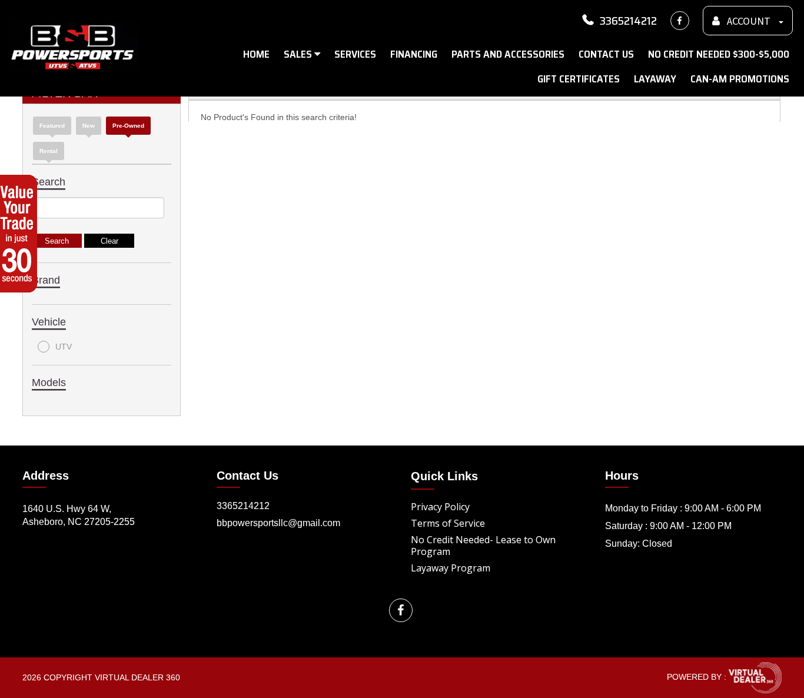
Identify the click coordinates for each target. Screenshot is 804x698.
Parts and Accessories (507, 54)
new (88, 125)
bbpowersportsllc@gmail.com (278, 523)
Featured (52, 125)
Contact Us (606, 54)
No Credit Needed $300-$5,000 (718, 54)
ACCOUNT (749, 21)
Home (256, 54)
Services (355, 54)
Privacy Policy (440, 506)
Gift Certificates (578, 79)
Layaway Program (450, 567)
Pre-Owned (128, 125)
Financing (413, 54)
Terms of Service (448, 523)
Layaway (655, 79)
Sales (299, 54)
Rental (48, 151)
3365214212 (628, 20)
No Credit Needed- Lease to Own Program (483, 545)
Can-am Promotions (739, 79)
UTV (63, 346)
